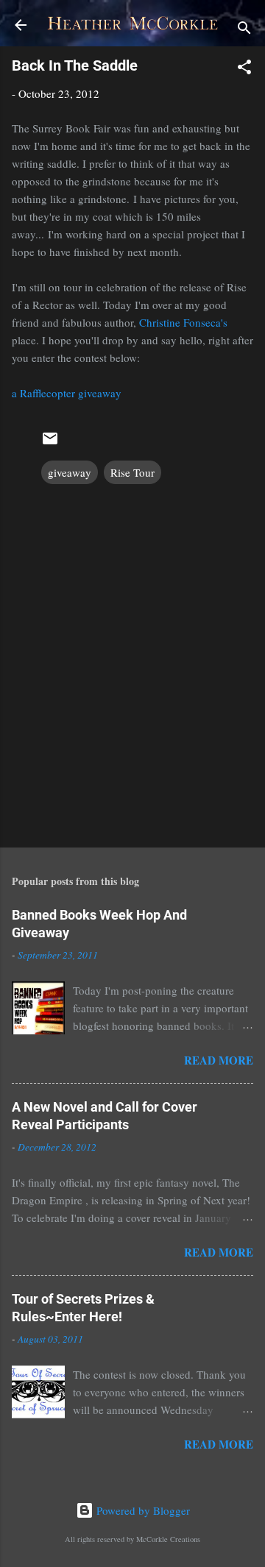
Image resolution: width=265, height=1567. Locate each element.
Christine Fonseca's (183, 322)
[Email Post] (50, 443)
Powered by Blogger (141, 1510)
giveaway (69, 472)
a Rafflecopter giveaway (66, 392)
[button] (244, 69)
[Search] (244, 29)
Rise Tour (132, 472)
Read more (218, 1060)
